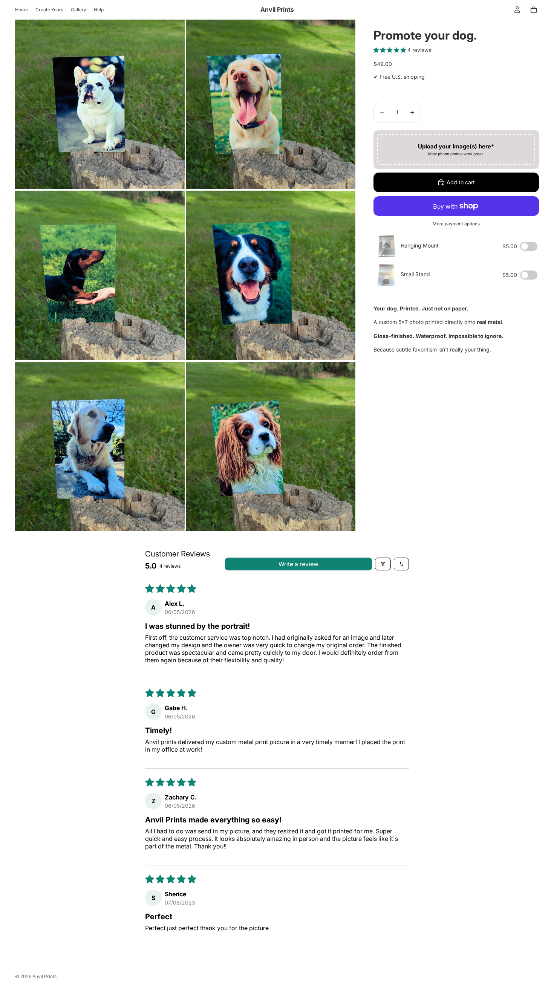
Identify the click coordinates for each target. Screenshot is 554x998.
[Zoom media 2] (270, 104)
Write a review (298, 564)
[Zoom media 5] (100, 446)
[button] (390, 50)
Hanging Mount (420, 245)
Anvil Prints (44, 976)
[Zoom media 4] (270, 275)
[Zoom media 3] (100, 275)
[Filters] (383, 564)
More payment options (456, 223)
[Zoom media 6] (270, 446)
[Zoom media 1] (100, 104)
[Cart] (533, 10)
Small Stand (415, 274)
